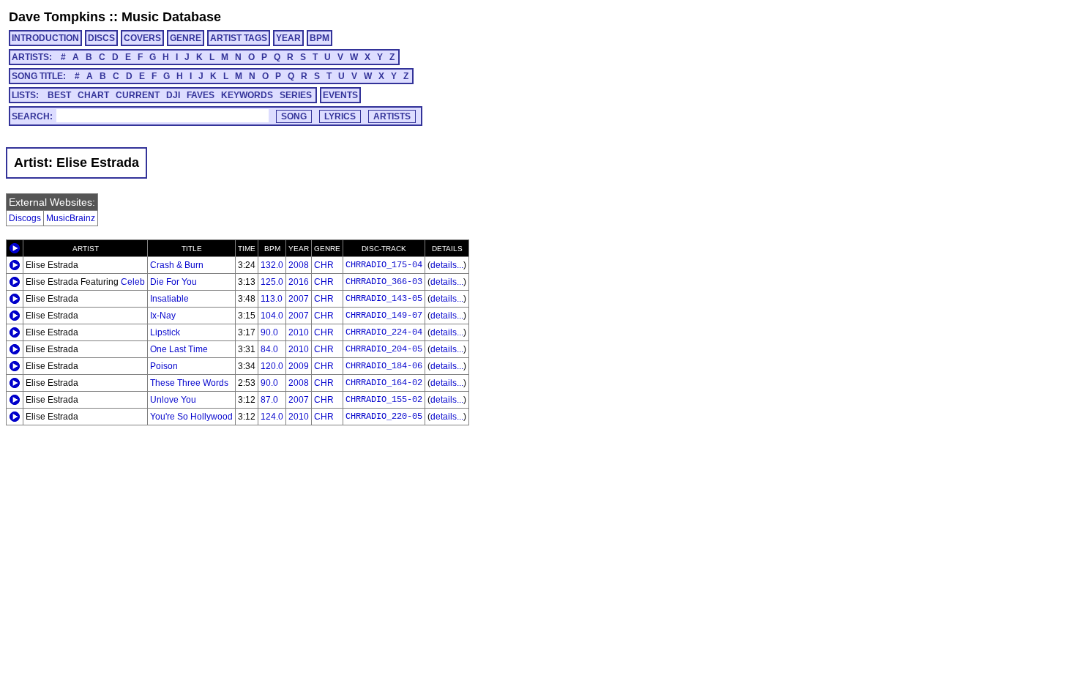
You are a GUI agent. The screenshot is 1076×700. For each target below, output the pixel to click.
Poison (164, 366)
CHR (324, 265)
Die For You (173, 282)
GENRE (185, 38)
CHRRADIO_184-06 (383, 366)
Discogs (25, 218)
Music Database (171, 17)
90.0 (269, 332)
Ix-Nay (163, 315)
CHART (93, 95)
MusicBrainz (70, 218)
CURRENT (138, 95)
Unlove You (173, 400)
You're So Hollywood (191, 417)
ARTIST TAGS (238, 38)
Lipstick (165, 332)
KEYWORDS (247, 95)
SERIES (296, 95)
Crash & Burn (176, 265)
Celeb (133, 282)
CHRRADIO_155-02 (383, 400)
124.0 (272, 417)
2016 (298, 282)
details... (446, 265)
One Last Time (179, 349)
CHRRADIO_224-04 (383, 332)
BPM (319, 38)
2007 (298, 299)
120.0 (272, 366)
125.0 (272, 282)
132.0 (272, 265)
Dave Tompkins (57, 17)
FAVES (200, 95)
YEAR (288, 38)
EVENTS (340, 95)
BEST (59, 95)
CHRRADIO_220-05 (383, 417)
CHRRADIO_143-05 (383, 299)
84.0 (269, 349)
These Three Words (189, 383)
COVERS (142, 38)
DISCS (101, 38)
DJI (173, 95)
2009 (298, 366)
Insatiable (169, 299)
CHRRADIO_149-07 (383, 315)
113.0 (272, 299)
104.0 (272, 315)
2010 (298, 332)
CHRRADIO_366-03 (383, 282)
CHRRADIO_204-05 (383, 349)
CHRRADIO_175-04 (383, 265)
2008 (298, 265)
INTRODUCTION (45, 38)
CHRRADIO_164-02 (383, 383)
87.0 (269, 400)
